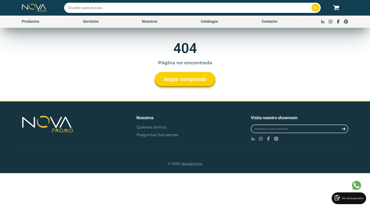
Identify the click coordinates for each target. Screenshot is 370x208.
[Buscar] (315, 8)
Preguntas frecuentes (157, 135)
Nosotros (149, 21)
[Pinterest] (346, 21)
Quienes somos (151, 127)
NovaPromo (192, 164)
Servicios (90, 21)
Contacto (269, 21)
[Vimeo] (323, 21)
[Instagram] (330, 21)
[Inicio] (34, 8)
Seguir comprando (185, 79)
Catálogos (209, 21)
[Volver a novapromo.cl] (70, 124)
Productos (30, 21)
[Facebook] (338, 21)
